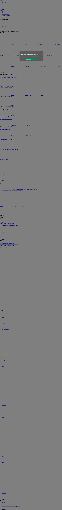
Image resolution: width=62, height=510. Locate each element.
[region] (31, 56)
